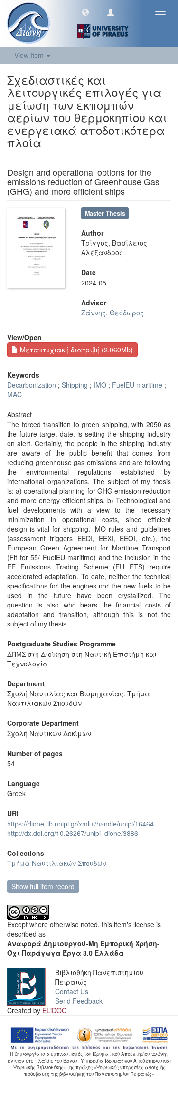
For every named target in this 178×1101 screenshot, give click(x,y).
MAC (14, 394)
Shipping (75, 384)
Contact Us (71, 991)
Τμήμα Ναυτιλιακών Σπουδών (56, 863)
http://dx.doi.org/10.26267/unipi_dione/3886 (72, 833)
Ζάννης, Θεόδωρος (112, 312)
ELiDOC (54, 1010)
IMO (100, 384)
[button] (85, 12)
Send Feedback (79, 1001)
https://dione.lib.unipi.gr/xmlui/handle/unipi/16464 (80, 823)
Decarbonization (31, 384)
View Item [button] (30, 55)
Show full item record (43, 886)
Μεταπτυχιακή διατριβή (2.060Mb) (75, 349)
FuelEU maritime (137, 384)
